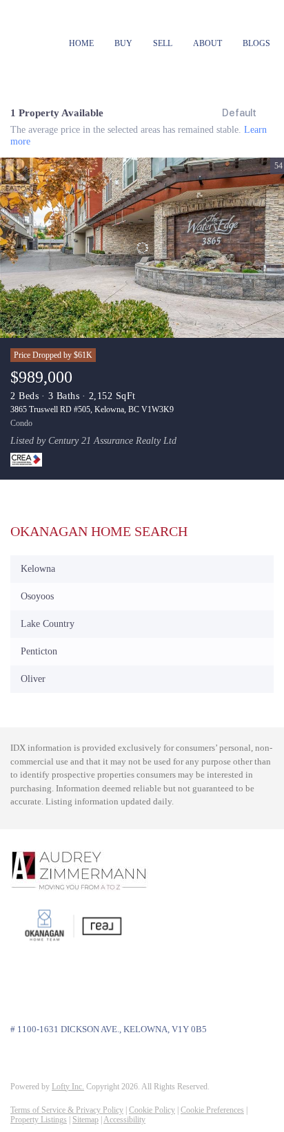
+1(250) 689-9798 (46, 990)
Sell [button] (162, 43)
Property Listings (38, 1119)
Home (81, 43)
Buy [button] (123, 43)
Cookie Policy (152, 1110)
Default (239, 112)
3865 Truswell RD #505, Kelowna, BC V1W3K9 (92, 409)
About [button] (207, 43)
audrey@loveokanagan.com (64, 1004)
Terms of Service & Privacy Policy (66, 1110)
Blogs (256, 43)
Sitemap (85, 1119)
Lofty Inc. (68, 1086)
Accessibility (124, 1119)
